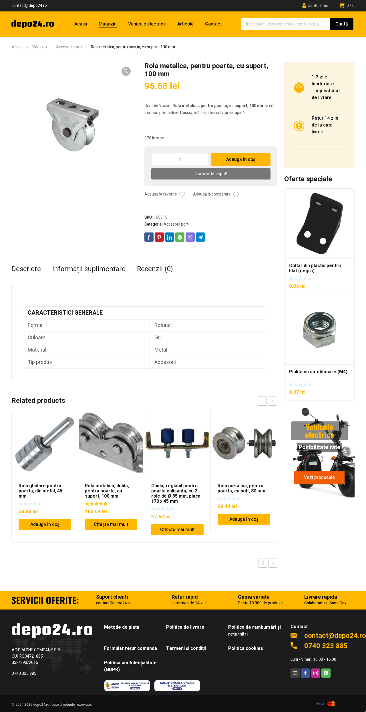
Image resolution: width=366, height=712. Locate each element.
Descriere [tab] (26, 269)
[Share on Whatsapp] (179, 237)
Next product (272, 563)
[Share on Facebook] (149, 237)
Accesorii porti (69, 47)
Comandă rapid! (210, 173)
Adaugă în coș (240, 159)
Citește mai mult (111, 524)
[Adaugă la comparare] (236, 194)
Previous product (262, 563)
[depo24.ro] (32, 24)
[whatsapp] (326, 673)
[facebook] (305, 673)
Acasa (17, 47)
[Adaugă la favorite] (182, 194)
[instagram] (315, 673)
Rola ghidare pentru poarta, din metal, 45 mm (40, 491)
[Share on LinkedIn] (169, 237)
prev (262, 401)
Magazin (39, 47)
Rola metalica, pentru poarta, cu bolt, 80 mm (241, 488)
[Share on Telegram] (200, 237)
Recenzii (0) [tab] (155, 269)
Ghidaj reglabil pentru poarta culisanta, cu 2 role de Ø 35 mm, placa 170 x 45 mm (175, 493)
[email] (295, 673)
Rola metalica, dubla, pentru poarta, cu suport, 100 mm (107, 491)
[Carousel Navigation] (267, 401)
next (272, 401)
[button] (126, 71)
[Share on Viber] (190, 237)
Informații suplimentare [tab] (89, 269)
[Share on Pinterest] (159, 237)
